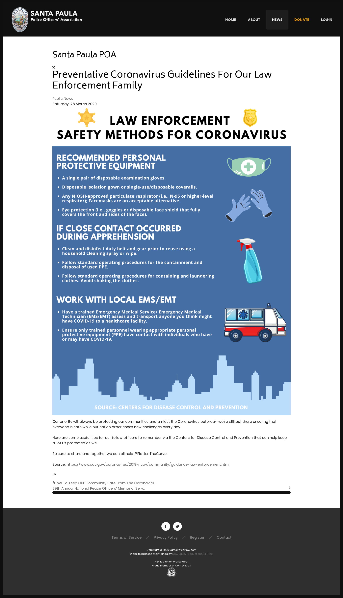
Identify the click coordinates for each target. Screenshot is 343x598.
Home (230, 19)
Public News (62, 98)
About (254, 19)
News (277, 19)
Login (326, 19)
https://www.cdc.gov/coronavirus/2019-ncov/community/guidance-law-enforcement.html (148, 464)
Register (197, 537)
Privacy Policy (166, 537)
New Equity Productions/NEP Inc (192, 554)
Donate (301, 19)
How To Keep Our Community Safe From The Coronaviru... (105, 483)
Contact (224, 537)
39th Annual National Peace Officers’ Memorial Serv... (98, 488)
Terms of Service (127, 537)
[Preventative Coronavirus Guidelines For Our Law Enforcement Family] (171, 260)
